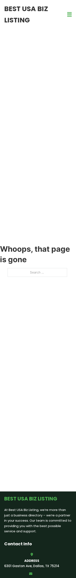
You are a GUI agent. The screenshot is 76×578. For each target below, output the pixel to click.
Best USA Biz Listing (26, 14)
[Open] (69, 14)
